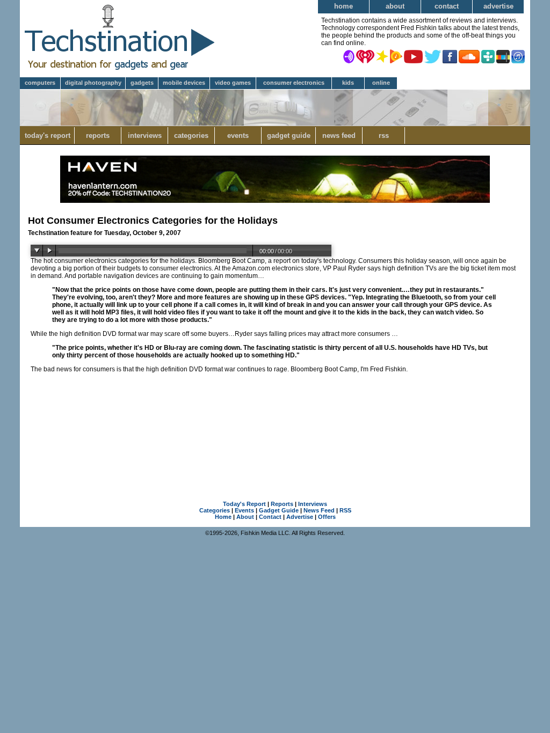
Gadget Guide (288, 135)
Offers (327, 517)
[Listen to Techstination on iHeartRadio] (365, 56)
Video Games (233, 82)
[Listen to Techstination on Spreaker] (382, 56)
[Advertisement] (275, 434)
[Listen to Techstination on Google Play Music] (396, 56)
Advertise (498, 6)
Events (238, 135)
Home (343, 6)
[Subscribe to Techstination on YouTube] (413, 56)
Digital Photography (93, 82)
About (395, 6)
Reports (98, 135)
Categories (191, 135)
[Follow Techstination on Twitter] (432, 56)
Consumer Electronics (293, 82)
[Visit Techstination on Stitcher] (503, 56)
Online (381, 82)
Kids (348, 82)
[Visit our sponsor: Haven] (275, 200)
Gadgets (142, 82)
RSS (384, 135)
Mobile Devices (184, 82)
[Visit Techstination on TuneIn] (488, 56)
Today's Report (47, 135)
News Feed (339, 135)
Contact (447, 6)
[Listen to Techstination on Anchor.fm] (348, 56)
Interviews (145, 135)
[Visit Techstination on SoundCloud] (469, 56)
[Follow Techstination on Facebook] (450, 56)
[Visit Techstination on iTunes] (518, 56)
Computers (40, 82)
